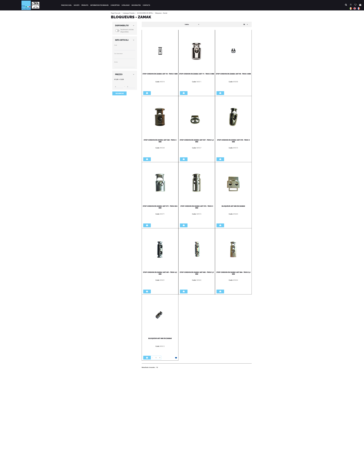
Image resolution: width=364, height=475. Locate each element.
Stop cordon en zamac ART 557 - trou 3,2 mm (197, 141)
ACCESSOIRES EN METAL (145, 13)
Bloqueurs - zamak (161, 13)
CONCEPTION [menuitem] (115, 5)
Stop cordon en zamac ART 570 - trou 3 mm (233, 141)
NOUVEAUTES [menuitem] (136, 5)
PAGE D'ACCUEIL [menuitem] (66, 5)
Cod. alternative (118, 53)
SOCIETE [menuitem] (76, 5)
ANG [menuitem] (354, 8)
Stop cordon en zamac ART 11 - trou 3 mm (196, 74)
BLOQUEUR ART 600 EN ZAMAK (233, 206)
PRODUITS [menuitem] (84, 5)
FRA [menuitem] (358, 8)
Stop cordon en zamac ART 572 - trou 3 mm (196, 207)
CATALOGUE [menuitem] (125, 5)
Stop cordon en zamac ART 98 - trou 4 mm (233, 74)
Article (116, 62)
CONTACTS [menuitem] (146, 5)
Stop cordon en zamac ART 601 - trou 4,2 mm (160, 273)
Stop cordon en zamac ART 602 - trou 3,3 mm (197, 273)
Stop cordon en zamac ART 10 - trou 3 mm (160, 74)
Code (115, 45)
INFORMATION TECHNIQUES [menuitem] (99, 5)
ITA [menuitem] (350, 8)
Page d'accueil (115, 13)
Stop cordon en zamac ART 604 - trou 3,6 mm (233, 273)
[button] (119, 93)
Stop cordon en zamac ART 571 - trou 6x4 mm (160, 207)
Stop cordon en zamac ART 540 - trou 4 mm (160, 141)
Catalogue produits (129, 13)
